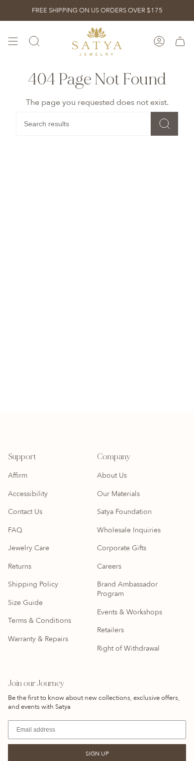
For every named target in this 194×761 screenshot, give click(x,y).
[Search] (164, 124)
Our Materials (118, 494)
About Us (112, 475)
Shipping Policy (33, 584)
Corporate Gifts (121, 548)
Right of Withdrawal (128, 648)
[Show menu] (13, 41)
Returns (19, 566)
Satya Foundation (124, 511)
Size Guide (25, 602)
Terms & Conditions (39, 620)
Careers (109, 566)
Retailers (110, 630)
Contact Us (25, 511)
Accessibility (28, 494)
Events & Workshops (129, 612)
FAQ (15, 530)
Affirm (17, 475)
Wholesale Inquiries (129, 530)
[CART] (180, 41)
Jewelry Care (28, 548)
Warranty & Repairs (38, 639)
